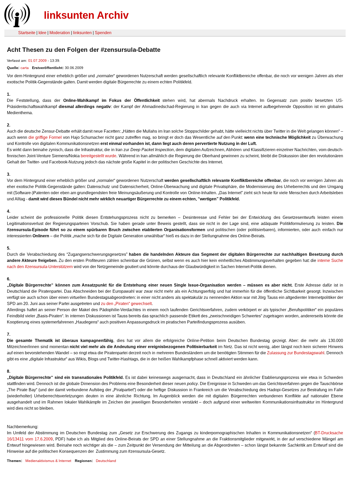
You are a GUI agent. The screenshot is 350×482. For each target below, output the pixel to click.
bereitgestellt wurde (98, 156)
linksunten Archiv (86, 15)
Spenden (103, 33)
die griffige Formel (45, 137)
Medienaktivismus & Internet (48, 461)
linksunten (82, 33)
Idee (42, 33)
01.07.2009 (37, 60)
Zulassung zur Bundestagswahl (295, 353)
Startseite (26, 33)
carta (24, 68)
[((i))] (16, 26)
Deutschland (106, 461)
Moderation (59, 33)
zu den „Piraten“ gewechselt (126, 303)
